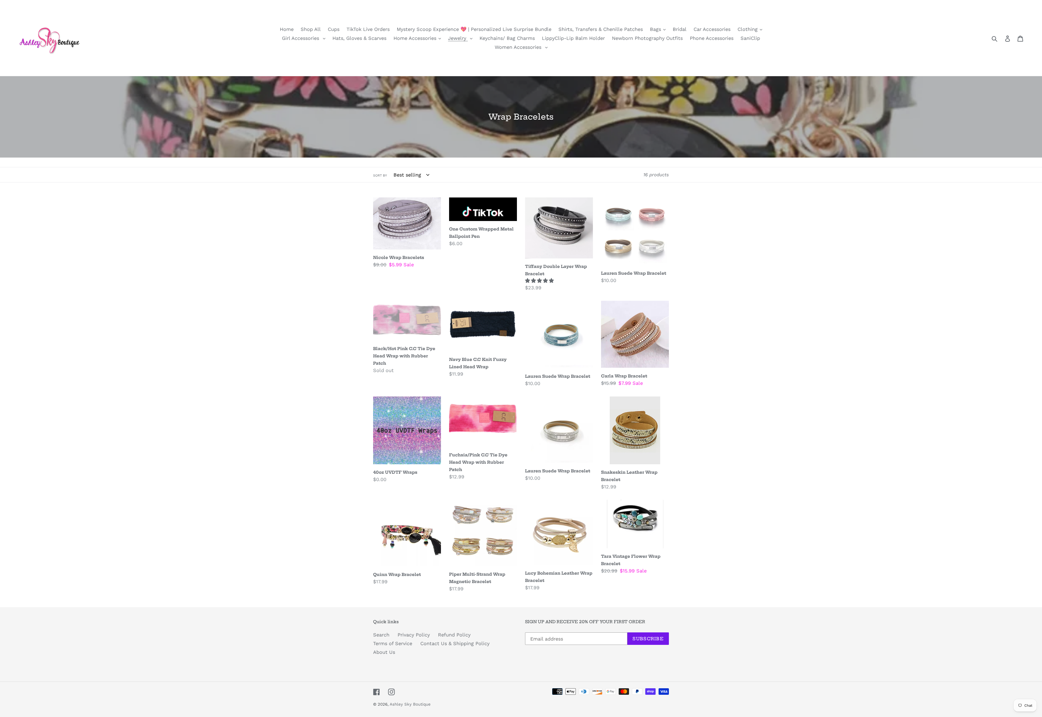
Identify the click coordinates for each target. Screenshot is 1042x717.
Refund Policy (454, 635)
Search (381, 635)
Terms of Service (392, 643)
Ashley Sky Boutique (410, 704)
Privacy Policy (414, 635)
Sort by (380, 175)
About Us (384, 652)
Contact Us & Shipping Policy (455, 643)
